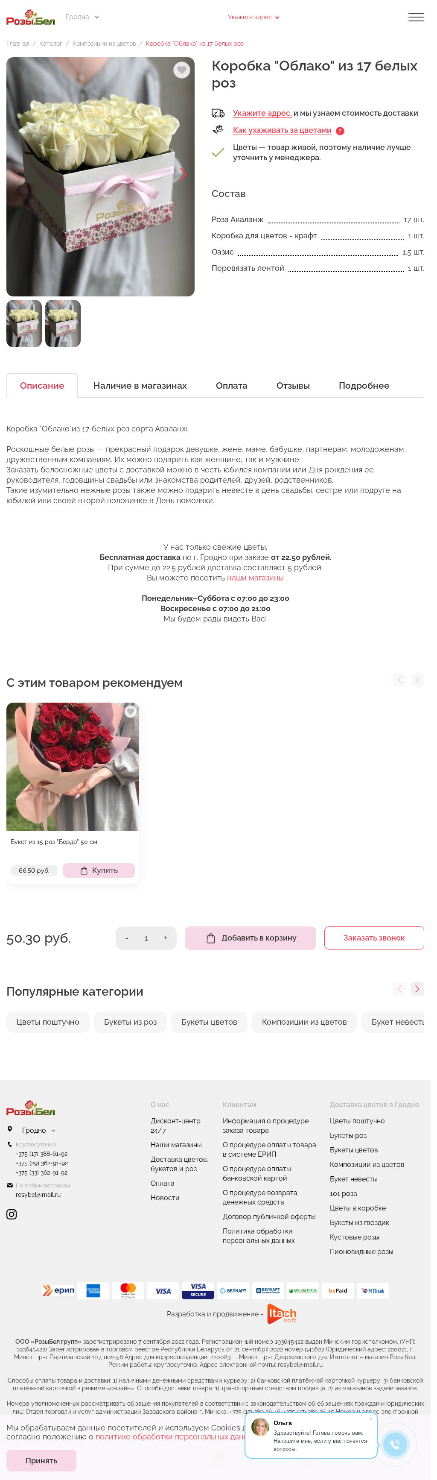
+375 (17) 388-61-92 (41, 1153)
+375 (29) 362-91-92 (42, 1163)
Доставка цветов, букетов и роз (180, 1164)
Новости (165, 1198)
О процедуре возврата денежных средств (260, 1197)
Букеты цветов (354, 1150)
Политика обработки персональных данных (259, 1236)
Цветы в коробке (358, 1208)
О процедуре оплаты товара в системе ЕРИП (269, 1149)
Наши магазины (176, 1145)
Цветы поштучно (357, 1121)
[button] (183, 174)
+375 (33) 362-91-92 (41, 1172)
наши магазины (255, 577)
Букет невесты (354, 1179)
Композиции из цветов (367, 1165)
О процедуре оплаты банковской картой (257, 1173)
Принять (41, 1460)
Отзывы (293, 385)
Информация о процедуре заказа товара (266, 1125)
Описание (42, 385)
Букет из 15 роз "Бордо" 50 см (54, 841)
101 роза (343, 1194)
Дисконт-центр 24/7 (176, 1125)
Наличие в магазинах (140, 385)
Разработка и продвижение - (215, 1314)
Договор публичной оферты (269, 1217)
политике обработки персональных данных (176, 1436)
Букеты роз (348, 1135)
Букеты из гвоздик (359, 1223)
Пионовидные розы (361, 1252)
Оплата (232, 385)
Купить (105, 870)
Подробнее (364, 385)
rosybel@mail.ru (38, 1194)
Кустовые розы (354, 1237)
